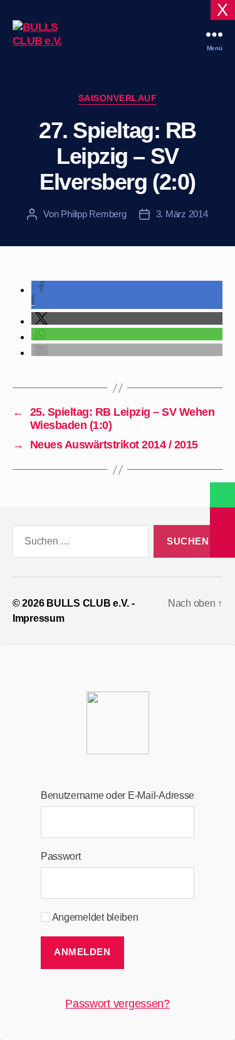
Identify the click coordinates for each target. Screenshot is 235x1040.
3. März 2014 (182, 214)
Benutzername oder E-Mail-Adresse (117, 795)
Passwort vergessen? (117, 1003)
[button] (126, 318)
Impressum (39, 618)
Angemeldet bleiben (94, 917)
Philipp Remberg (93, 214)
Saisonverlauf (117, 98)
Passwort (61, 856)
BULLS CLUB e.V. (87, 603)
